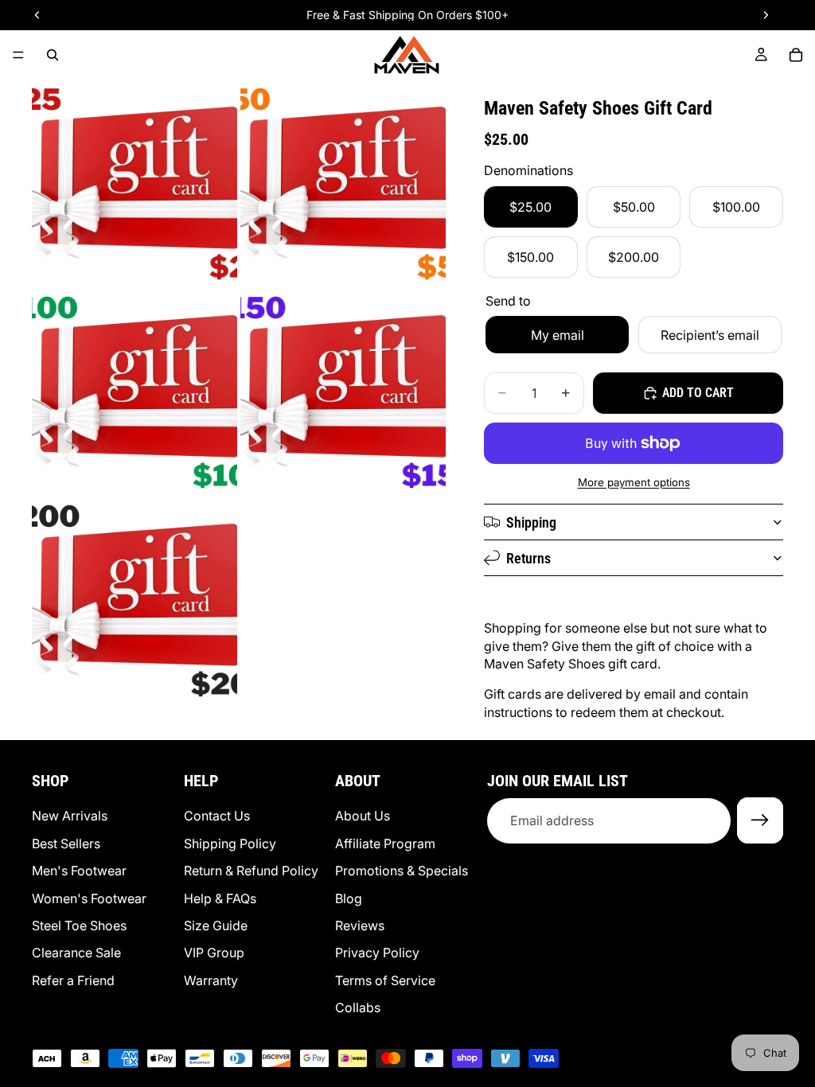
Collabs (357, 1007)
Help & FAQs (220, 898)
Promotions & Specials (401, 871)
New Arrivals (69, 816)
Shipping (531, 522)
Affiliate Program (385, 843)
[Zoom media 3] (134, 390)
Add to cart (698, 392)
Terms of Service (385, 980)
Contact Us (217, 816)
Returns (528, 558)
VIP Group (214, 953)
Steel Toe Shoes (79, 925)
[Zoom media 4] (343, 390)
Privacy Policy (377, 953)
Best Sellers (66, 843)
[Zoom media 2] (343, 181)
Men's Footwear (79, 871)
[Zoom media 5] (134, 598)
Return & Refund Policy (251, 871)
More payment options (634, 482)
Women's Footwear (89, 898)
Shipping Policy (230, 843)
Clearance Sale (76, 953)
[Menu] (18, 55)
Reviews (359, 925)
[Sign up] (760, 821)
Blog (348, 898)
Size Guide (216, 925)
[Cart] (795, 54)
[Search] (52, 54)
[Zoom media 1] (134, 181)
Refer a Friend (73, 980)
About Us (362, 816)
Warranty (211, 980)
